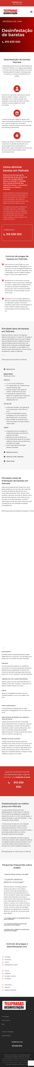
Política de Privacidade (11, 1057)
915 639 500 (19, 4)
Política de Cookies (23, 1057)
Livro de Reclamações (23, 1055)
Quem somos (6, 1020)
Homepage (5, 1016)
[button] (31, 11)
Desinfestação (6, 1035)
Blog (3, 1024)
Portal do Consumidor (10, 1055)
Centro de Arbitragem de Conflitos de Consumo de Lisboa (14, 1058)
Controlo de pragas (7, 1031)
